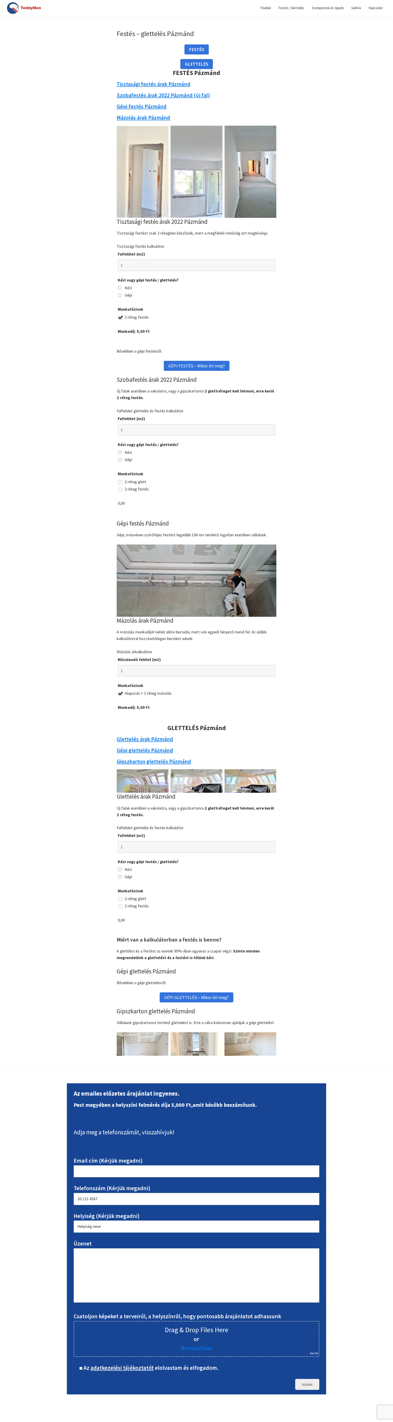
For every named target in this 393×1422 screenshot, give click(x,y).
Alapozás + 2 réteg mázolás (148, 693)
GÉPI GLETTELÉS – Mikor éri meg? (196, 997)
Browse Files (196, 1348)
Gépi (128, 295)
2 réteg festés (137, 317)
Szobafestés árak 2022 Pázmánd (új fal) (163, 95)
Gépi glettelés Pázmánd (145, 750)
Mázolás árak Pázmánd (143, 117)
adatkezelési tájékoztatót (122, 1367)
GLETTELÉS (196, 64)
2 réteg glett (135, 482)
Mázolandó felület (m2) (139, 659)
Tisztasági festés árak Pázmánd (153, 84)
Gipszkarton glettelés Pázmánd (154, 761)
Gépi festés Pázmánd (141, 106)
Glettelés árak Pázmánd (145, 739)
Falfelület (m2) (131, 254)
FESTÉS (196, 49)
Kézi (128, 288)
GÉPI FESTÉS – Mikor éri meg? (196, 366)
